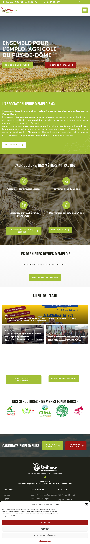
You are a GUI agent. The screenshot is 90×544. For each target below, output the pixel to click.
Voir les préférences (45, 535)
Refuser (45, 529)
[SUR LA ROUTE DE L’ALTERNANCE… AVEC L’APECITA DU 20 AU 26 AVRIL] (45, 314)
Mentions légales (45, 541)
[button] (86, 504)
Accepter (45, 522)
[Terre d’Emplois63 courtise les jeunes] (67, 334)
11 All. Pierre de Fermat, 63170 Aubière (45, 474)
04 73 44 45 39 (53, 2)
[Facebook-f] (79, 2)
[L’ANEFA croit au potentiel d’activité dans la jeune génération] (23, 334)
